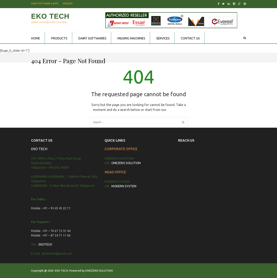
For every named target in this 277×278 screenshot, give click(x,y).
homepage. (175, 109)
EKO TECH (50, 16)
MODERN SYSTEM (123, 186)
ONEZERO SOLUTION (126, 163)
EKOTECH (45, 244)
